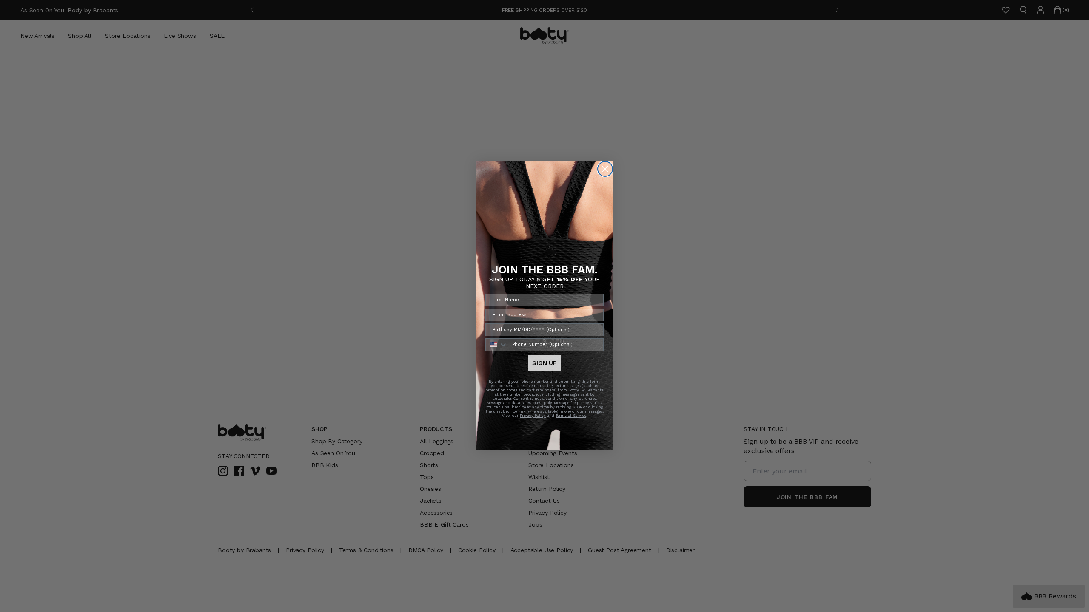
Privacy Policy (533, 416)
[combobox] (497, 345)
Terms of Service (571, 416)
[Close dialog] (605, 169)
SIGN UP (544, 363)
